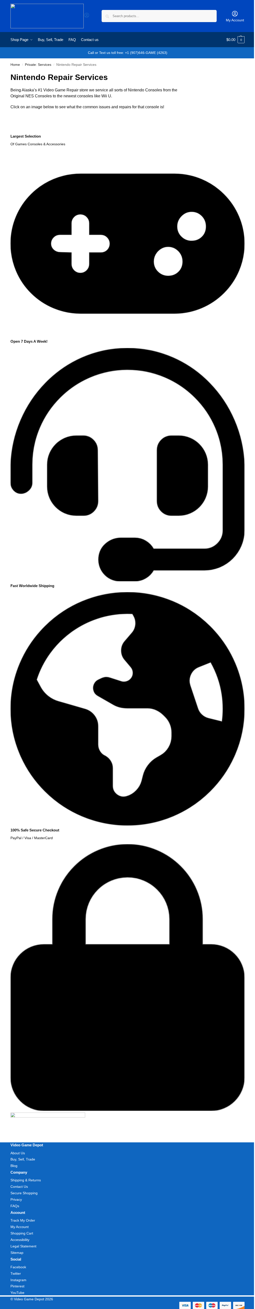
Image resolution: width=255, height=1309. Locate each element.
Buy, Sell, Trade (22, 1159)
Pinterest (17, 1286)
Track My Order (22, 1220)
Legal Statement (23, 1246)
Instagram (18, 1280)
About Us (17, 1153)
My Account (235, 20)
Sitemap (16, 1253)
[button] (235, 39)
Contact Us (19, 1187)
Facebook (18, 1267)
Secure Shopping (24, 1193)
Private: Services (38, 65)
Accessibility (19, 1240)
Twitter (15, 1273)
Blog (13, 1166)
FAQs (14, 1206)
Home (15, 65)
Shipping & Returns (25, 1180)
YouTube (17, 1293)
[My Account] (87, 17)
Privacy (16, 1199)
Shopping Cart (21, 1233)
